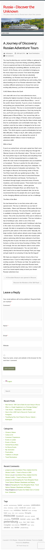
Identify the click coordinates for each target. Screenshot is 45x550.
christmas (10, 508)
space (33, 519)
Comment (7, 305)
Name (5, 326)
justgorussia (9, 470)
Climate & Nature (10, 432)
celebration (35, 505)
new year (27, 516)
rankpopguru (9, 53)
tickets (20, 522)
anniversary (13, 505)
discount (6, 510)
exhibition (17, 510)
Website (6, 345)
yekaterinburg (24, 527)
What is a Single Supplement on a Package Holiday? (21, 407)
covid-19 (22, 508)
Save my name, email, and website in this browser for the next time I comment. (22, 359)
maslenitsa (21, 513)
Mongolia (28, 513)
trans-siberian (16, 525)
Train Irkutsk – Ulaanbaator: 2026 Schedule (18, 409)
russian (23, 519)
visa (12, 527)
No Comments (9, 56)
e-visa (11, 510)
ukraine (7, 527)
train (28, 522)
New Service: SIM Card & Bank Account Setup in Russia (22, 404)
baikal (20, 505)
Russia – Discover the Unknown (18, 9)
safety (29, 519)
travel (23, 524)
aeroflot (6, 505)
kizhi (16, 513)
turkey (32, 525)
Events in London (10, 440)
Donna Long (9, 475)
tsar (28, 525)
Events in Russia (10, 442)
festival (24, 510)
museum (20, 516)
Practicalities (9, 452)
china (5, 508)
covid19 (28, 508)
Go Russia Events (10, 447)
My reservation (9, 449)
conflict (16, 508)
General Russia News (11, 445)
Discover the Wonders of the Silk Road (27, 282)
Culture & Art (9, 435)
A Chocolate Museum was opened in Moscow (20, 277)
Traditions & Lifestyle (11, 454)
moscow (9, 515)
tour (24, 522)
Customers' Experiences (12, 437)
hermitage (34, 510)
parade (33, 516)
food (29, 510)
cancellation (26, 505)
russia (15, 518)
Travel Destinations (34, 53)
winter (16, 527)
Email (5, 335)
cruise (33, 508)
